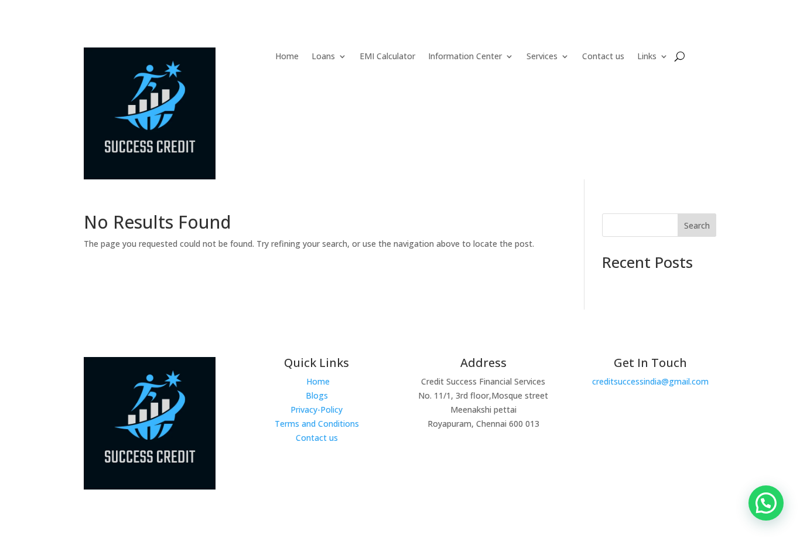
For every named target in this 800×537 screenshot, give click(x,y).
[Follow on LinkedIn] (671, 460)
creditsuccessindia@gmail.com (650, 381)
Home (287, 57)
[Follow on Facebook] (622, 460)
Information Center (465, 57)
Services (542, 57)
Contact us (603, 57)
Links (647, 57)
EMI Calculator (387, 57)
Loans (323, 57)
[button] (766, 503)
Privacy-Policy (316, 409)
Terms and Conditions (317, 423)
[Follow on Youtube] (647, 460)
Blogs (317, 395)
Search (697, 225)
